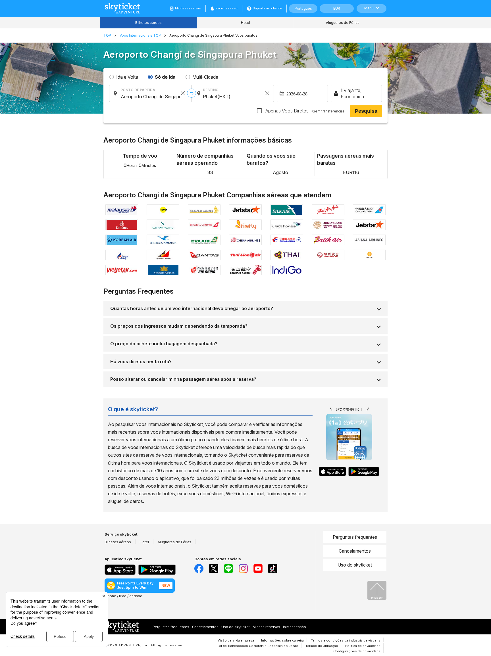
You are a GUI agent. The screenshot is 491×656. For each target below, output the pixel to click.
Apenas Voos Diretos (304, 111)
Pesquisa (366, 111)
